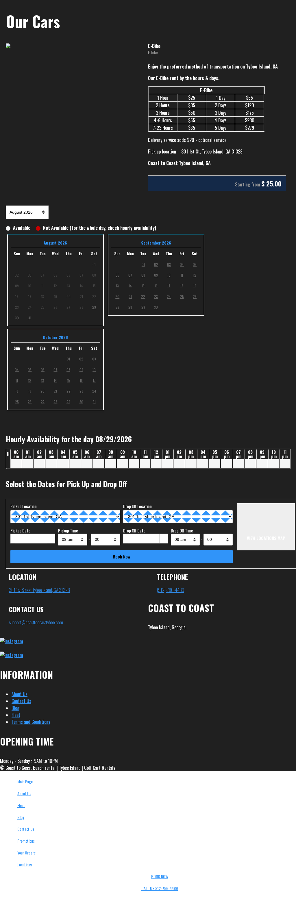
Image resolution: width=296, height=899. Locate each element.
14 (130, 285)
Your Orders (26, 853)
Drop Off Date (134, 531)
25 (182, 296)
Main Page (25, 781)
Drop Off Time (182, 531)
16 (156, 285)
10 (169, 275)
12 (194, 275)
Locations (24, 864)
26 (195, 296)
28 (130, 307)
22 (143, 296)
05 (195, 264)
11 (182, 275)
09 (156, 275)
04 (182, 264)
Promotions (26, 841)
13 (117, 285)
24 (169, 296)
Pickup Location (23, 506)
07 (130, 275)
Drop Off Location (137, 506)
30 (17, 317)
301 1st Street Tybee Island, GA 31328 (39, 590)
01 (143, 264)
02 (156, 264)
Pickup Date (20, 531)
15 (143, 285)
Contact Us (21, 701)
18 (181, 285)
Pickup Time (68, 531)
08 (143, 275)
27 (117, 307)
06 (117, 275)
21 (130, 296)
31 (29, 317)
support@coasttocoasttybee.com (36, 622)
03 (169, 264)
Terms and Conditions (31, 721)
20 (117, 296)
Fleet (16, 714)
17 (168, 285)
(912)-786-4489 (170, 590)
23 (156, 296)
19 (194, 285)
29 (94, 307)
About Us (19, 694)
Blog (15, 707)
